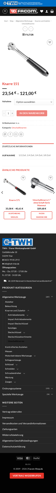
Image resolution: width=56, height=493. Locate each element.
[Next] (53, 198)
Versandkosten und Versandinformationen (24, 423)
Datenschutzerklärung (13, 446)
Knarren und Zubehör (42, 21)
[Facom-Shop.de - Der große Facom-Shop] (24, 11)
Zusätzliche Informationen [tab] (17, 146)
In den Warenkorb (32, 113)
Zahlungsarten (9, 429)
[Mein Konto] (46, 11)
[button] (5, 11)
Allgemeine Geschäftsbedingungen (20, 440)
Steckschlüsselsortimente (19, 336)
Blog (28, 464)
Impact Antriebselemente (19, 319)
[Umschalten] (52, 297)
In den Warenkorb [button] (41, 215)
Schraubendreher (13, 373)
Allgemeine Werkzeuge (24, 21)
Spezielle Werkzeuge (12, 394)
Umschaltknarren (28, 24)
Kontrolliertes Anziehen (16, 347)
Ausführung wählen (14, 215)
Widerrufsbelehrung (12, 434)
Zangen (8, 381)
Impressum (8, 417)
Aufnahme (6, 102)
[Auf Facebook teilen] (10, 134)
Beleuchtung (11, 306)
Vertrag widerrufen (12, 411)
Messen (8, 351)
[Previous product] (31, 28)
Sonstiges (12, 328)
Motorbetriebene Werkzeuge (18, 355)
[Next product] (25, 28)
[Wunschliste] (41, 11)
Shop (11, 21)
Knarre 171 (14, 200)
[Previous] (2, 198)
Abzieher (9, 302)
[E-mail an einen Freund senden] (15, 134)
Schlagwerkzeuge (13, 360)
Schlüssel (9, 364)
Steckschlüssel (14, 332)
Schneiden (10, 368)
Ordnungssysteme (11, 388)
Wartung (9, 377)
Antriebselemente (16, 315)
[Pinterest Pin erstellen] (21, 134)
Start (6, 21)
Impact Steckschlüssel (18, 323)
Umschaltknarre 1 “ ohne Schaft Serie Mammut (42, 202)
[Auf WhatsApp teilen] (5, 134)
